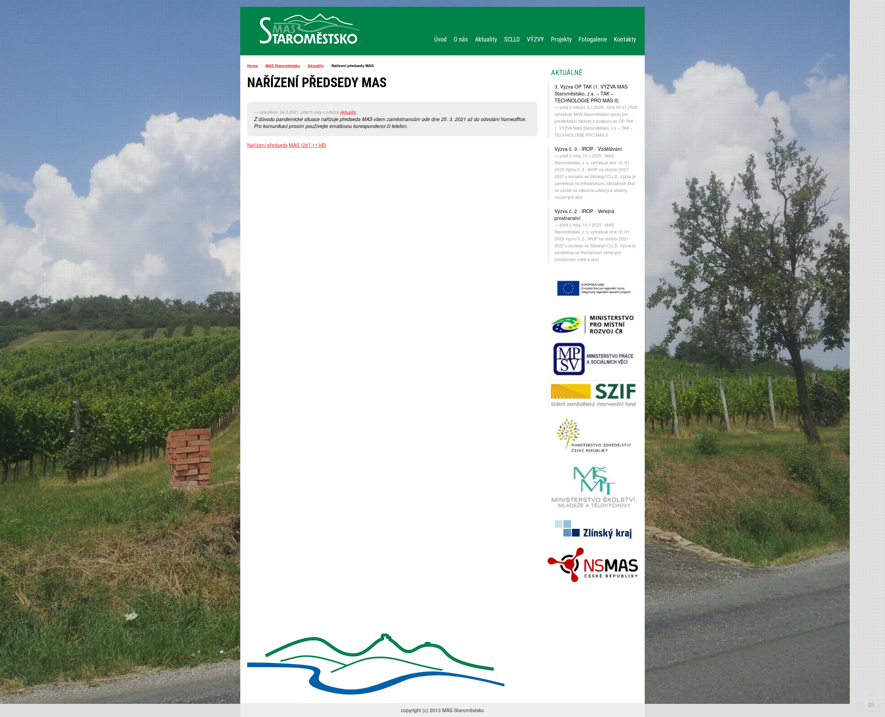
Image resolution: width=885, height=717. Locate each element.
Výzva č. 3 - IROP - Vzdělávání (588, 148)
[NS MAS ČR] (593, 565)
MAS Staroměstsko (283, 65)
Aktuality (316, 65)
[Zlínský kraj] (593, 529)
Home (252, 65)
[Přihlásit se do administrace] (871, 703)
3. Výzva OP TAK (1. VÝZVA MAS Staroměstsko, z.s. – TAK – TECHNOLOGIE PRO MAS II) (591, 93)
